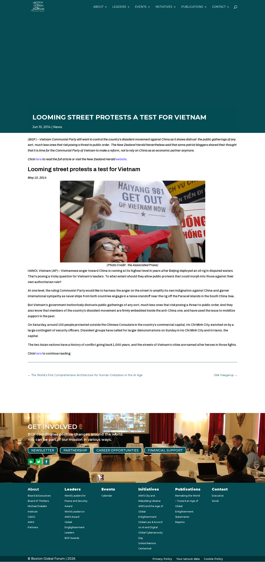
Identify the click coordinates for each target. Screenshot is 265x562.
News (57, 127)
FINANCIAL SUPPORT (165, 450)
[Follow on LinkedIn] (31, 462)
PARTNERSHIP (75, 450)
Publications (192, 7)
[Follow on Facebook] (46, 462)
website (121, 159)
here (38, 159)
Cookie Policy (213, 559)
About (98, 7)
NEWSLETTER (42, 450)
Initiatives (163, 7)
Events (140, 7)
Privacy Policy (162, 559)
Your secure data (188, 559)
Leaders (119, 7)
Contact (219, 7)
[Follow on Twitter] (39, 462)
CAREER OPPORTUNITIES (117, 450)
